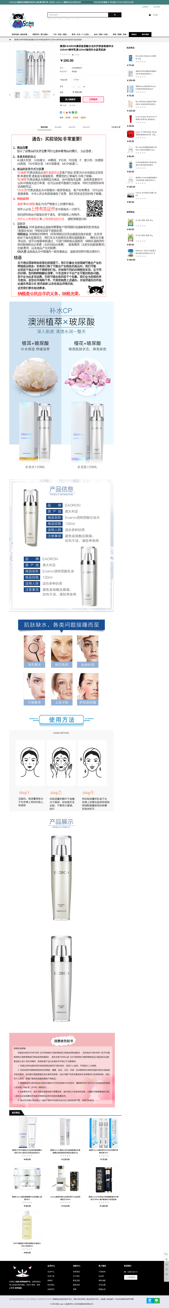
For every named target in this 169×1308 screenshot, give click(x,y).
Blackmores (52, 19)
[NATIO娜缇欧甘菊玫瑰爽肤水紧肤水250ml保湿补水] (27, 1225)
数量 (61, 86)
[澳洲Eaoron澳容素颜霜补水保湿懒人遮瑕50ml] (27, 1179)
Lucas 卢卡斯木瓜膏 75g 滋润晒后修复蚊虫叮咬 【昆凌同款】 (146, 134)
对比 (74, 105)
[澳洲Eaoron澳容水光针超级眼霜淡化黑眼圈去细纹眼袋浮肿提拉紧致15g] (65, 1132)
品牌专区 (51, 1289)
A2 (72, 19)
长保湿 (75, 118)
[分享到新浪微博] (67, 112)
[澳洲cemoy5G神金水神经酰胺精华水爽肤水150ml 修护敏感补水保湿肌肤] (103, 1179)
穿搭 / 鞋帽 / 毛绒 (119, 34)
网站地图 (102, 1280)
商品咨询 (86, 127)
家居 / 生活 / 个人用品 (80, 34)
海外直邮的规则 (87, 2)
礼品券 (101, 1276)
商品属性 (58, 127)
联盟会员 (102, 1289)
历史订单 (51, 1276)
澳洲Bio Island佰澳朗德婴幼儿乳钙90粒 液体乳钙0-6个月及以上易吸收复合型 (146, 180)
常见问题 (102, 1285)
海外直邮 (145, 34)
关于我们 (76, 1276)
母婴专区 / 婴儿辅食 (40, 34)
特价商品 (51, 1285)
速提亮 (83, 118)
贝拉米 (77, 19)
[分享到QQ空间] (64, 112)
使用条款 (76, 1272)
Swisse (60, 19)
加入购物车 (70, 99)
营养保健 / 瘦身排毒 (19, 34)
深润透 (67, 118)
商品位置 (64, 80)
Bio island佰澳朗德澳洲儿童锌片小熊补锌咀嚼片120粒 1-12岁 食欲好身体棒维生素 (146, 149)
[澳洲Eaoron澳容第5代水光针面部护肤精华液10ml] (103, 1132)
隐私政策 (76, 1285)
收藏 (64, 105)
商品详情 (44, 127)
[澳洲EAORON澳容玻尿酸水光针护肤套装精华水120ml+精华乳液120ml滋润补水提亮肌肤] (17, 95)
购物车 (50, 1280)
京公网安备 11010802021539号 (39, 1299)
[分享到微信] (76, 112)
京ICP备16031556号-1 (17, 1299)
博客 (74, 1289)
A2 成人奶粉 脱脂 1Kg (144, 235)
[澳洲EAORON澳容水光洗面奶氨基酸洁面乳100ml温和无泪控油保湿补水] (27, 1132)
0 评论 (76, 55)
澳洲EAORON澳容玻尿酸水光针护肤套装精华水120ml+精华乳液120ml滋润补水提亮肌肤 (48, 40)
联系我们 (132, 1277)
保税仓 (134, 34)
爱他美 (67, 19)
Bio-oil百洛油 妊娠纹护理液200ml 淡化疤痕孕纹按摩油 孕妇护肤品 (146, 104)
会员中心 (51, 1272)
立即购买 (93, 99)
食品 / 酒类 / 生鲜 (100, 34)
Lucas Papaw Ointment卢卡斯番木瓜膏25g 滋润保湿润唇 (146, 119)
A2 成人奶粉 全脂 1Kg (144, 220)
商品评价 (72, 127)
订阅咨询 (102, 1272)
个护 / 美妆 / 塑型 (60, 34)
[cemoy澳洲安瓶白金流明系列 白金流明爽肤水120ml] (65, 1179)
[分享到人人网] (70, 112)
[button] (9, 94)
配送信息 (76, 1280)
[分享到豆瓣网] (73, 112)
